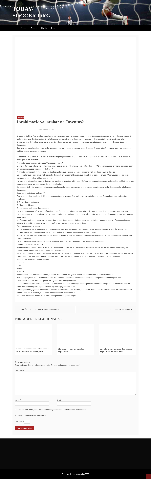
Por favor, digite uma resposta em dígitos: (31, 415)
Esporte (34, 28)
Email (59, 400)
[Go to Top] (148, 476)
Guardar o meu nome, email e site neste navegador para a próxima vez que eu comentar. (51, 410)
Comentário (19, 371)
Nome (18, 400)
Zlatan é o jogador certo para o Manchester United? (39, 309)
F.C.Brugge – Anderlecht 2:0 (121, 309)
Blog (53, 28)
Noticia (44, 28)
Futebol (23, 28)
